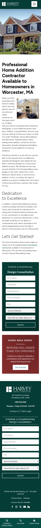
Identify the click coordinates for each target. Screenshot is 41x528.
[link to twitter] (20, 506)
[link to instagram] (16, 506)
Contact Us (14, 411)
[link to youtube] (24, 506)
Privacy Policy (16, 498)
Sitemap (26, 498)
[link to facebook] (12, 506)
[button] (34, 4)
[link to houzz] (28, 506)
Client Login (26, 411)
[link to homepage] (13, 4)
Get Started (20, 367)
